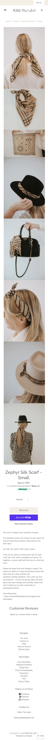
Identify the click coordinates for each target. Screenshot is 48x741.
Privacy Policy (24, 681)
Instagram (25, 700)
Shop (24, 644)
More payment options (24, 524)
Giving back (24, 667)
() (39, 3)
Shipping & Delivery (24, 665)
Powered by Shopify (24, 736)
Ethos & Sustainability (24, 670)
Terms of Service (24, 647)
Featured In (24, 673)
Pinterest (25, 697)
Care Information (24, 662)
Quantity (19, 499)
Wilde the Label (30, 733)
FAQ (24, 679)
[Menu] (5, 10)
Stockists (24, 676)
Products (16, 21)
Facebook (25, 694)
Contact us (24, 641)
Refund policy (24, 649)
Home (8, 21)
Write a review (31, 614)
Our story (24, 638)
